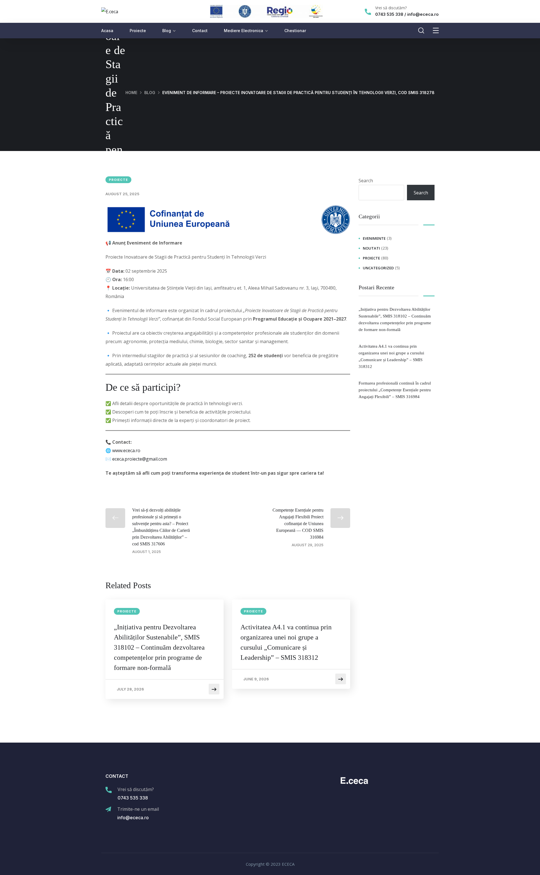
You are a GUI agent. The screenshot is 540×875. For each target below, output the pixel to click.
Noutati (371, 248)
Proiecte (138, 30)
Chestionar (295, 30)
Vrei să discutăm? (391, 7)
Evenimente (374, 238)
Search (366, 180)
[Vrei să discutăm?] (368, 12)
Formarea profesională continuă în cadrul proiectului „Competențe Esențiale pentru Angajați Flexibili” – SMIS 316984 (395, 390)
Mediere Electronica (243, 30)
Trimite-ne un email (138, 809)
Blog (166, 30)
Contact (200, 30)
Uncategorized (378, 267)
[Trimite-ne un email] (108, 809)
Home (131, 92)
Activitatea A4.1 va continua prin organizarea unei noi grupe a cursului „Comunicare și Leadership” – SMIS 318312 (286, 642)
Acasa (107, 30)
